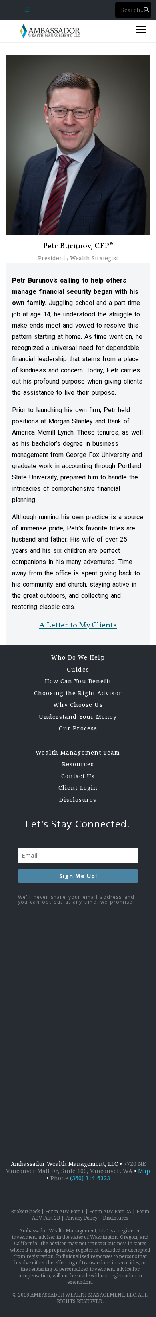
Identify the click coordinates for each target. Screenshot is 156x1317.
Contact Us (78, 776)
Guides (78, 669)
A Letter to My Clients (78, 625)
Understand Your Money (78, 717)
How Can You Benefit (78, 681)
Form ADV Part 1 (64, 1211)
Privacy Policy (81, 1218)
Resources (78, 764)
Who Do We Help (77, 657)
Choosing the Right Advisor (78, 693)
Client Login (78, 788)
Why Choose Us (77, 705)
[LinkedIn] (76, 1115)
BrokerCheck (25, 1211)
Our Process (78, 728)
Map (144, 1171)
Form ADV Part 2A (110, 1211)
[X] (76, 1049)
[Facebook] (76, 984)
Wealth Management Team (78, 752)
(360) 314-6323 (90, 1178)
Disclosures (77, 800)
